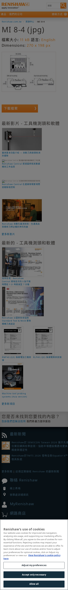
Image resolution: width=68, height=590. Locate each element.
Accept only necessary (34, 574)
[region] (34, 554)
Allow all (34, 583)
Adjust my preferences (34, 565)
